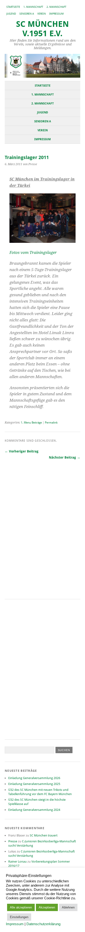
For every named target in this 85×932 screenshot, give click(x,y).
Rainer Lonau (17, 861)
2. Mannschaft (56, 6)
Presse (12, 841)
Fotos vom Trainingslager (33, 252)
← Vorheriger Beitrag (21, 451)
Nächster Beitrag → (64, 457)
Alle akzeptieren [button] (21, 907)
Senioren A (26, 13)
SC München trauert (43, 835)
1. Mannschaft (33, 6)
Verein (41, 13)
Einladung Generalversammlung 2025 (34, 784)
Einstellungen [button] (19, 917)
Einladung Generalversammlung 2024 (34, 810)
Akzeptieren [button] (47, 907)
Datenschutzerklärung (43, 924)
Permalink (51, 422)
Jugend (11, 13)
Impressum (56, 13)
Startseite (13, 6)
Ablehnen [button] (68, 907)
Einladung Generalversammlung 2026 (34, 778)
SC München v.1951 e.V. (42, 29)
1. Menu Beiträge (31, 422)
